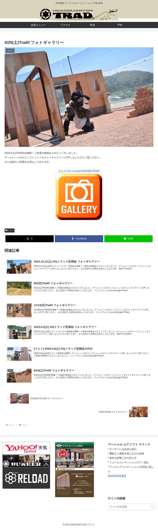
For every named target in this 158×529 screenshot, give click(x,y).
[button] (152, 506)
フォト (11, 230)
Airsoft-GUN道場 (117, 475)
